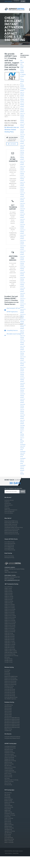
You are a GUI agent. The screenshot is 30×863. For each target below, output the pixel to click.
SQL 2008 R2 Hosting (9, 705)
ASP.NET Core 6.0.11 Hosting (22, 298)
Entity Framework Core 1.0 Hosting (11, 655)
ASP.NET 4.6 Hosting (8, 599)
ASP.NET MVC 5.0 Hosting (9, 639)
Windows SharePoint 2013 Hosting (11, 532)
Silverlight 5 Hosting (8, 660)
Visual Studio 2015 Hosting (10, 690)
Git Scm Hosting (8, 834)
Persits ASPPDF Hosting (9, 548)
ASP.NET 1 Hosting (8, 588)
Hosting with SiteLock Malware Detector (12, 738)
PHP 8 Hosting (7, 795)
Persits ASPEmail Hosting (9, 541)
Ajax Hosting (7, 778)
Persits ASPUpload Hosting (10, 549)
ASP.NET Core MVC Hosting (22, 425)
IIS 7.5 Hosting (7, 670)
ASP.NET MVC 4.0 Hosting (9, 638)
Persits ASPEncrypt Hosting (10, 543)
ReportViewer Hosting (9, 749)
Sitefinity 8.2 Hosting (8, 768)
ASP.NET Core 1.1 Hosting (22, 97)
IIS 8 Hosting (7, 671)
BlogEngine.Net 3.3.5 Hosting (10, 760)
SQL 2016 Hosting (8, 709)
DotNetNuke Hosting (9, 751)
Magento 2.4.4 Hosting (9, 824)
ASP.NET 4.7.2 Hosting (22, 83)
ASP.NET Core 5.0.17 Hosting (22, 250)
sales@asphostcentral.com (13, 580)
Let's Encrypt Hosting (9, 837)
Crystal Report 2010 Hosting (10, 746)
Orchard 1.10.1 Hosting (22, 472)
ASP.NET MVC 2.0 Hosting (9, 634)
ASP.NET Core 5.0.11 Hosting (22, 229)
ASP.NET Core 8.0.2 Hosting (22, 383)
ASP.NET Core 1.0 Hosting (22, 92)
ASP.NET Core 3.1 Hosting (22, 155)
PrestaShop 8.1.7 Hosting (9, 813)
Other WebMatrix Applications (10, 698)
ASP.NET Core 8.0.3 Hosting (22, 388)
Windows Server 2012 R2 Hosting (11, 679)
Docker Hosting (8, 835)
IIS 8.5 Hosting (7, 673)
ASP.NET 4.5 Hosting (8, 594)
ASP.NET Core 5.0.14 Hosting (22, 240)
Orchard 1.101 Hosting (9, 781)
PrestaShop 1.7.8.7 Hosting (10, 815)
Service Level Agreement (9, 511)
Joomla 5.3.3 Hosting (8, 799)
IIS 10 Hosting (7, 674)
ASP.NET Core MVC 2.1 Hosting (10, 650)
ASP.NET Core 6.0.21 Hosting (22, 319)
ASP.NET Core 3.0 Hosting (22, 150)
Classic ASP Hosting (8, 586)
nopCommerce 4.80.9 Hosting (10, 755)
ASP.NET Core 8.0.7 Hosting (22, 399)
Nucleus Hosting (8, 821)
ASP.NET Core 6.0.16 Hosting (22, 314)
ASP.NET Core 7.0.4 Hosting (22, 346)
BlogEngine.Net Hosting (9, 759)
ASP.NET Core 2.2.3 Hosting (22, 134)
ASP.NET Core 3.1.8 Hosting (22, 192)
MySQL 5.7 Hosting (8, 729)
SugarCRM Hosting (8, 829)
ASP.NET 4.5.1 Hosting (9, 596)
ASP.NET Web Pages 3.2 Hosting (11, 652)
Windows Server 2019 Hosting (10, 682)
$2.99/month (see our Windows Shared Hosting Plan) (12, 130)
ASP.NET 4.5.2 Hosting (9, 598)
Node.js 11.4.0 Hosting (9, 842)
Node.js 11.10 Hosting (9, 840)
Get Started (13, 143)
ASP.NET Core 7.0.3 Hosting (22, 340)
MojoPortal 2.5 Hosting (9, 763)
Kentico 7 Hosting (8, 773)
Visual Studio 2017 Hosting (10, 692)
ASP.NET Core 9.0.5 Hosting (22, 414)
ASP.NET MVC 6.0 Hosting (9, 647)
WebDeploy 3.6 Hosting (9, 686)
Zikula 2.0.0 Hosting (8, 805)
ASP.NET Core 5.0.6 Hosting (22, 213)
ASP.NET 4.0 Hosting (8, 593)
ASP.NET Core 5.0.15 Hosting (22, 245)
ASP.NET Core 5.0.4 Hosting (22, 208)
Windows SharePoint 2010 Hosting (11, 530)
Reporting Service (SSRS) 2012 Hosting (12, 719)
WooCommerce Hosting (9, 839)
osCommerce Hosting (9, 807)
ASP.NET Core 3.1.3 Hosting (22, 166)
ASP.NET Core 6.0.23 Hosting (22, 325)
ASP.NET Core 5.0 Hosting (9, 612)
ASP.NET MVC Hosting (9, 633)
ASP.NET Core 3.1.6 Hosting (22, 182)
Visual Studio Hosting (9, 687)
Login (23, 1)
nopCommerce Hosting (9, 754)
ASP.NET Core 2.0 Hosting (22, 102)
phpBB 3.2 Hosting (8, 811)
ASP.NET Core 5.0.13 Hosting (22, 235)
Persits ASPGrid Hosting (9, 545)
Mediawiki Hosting (8, 826)
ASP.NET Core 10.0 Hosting (22, 420)
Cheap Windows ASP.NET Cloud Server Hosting (14, 527)
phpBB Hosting (7, 810)
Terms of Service (8, 853)
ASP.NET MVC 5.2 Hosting (9, 646)
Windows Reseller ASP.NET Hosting (11, 522)
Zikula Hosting (7, 803)
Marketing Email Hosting (9, 557)
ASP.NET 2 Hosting (8, 590)
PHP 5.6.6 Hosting (8, 792)
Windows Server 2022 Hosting (10, 684)
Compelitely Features (11, 331)
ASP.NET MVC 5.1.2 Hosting (10, 644)
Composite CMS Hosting (9, 770)
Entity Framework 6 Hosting (10, 654)
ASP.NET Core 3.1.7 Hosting (22, 187)
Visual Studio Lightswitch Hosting (11, 697)
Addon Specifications (9, 505)
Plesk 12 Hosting (8, 783)
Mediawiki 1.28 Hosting (9, 827)
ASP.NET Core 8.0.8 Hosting (22, 404)
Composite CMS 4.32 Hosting (10, 771)
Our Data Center (8, 503)
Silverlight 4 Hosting (8, 658)
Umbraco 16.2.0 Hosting (9, 757)
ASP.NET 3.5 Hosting (8, 591)
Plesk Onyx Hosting (8, 784)
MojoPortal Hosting (8, 762)
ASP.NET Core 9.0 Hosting (22, 409)
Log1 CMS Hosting (8, 832)
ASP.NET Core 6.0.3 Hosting (22, 266)
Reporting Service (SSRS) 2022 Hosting (12, 727)
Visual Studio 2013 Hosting (10, 689)
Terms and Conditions (9, 513)
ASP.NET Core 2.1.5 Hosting (22, 113)
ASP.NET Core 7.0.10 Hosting (22, 356)
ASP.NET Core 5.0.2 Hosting (22, 198)
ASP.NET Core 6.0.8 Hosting (22, 288)
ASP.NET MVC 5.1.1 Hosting (10, 642)
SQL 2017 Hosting (8, 711)
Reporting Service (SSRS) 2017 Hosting (12, 724)
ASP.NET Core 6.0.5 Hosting (22, 272)
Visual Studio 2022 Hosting (10, 695)
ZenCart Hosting (8, 808)
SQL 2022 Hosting (8, 716)
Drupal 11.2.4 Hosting (9, 818)
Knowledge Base (16, 0)
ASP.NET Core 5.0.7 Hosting (22, 219)
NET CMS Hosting (8, 765)
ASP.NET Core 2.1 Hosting (22, 108)
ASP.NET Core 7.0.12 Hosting (22, 362)
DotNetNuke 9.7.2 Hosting (10, 752)
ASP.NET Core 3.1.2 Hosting (22, 161)
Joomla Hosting (7, 797)
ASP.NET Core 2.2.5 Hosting (22, 145)
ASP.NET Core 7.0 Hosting (9, 618)
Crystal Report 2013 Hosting (10, 747)
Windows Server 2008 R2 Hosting (11, 676)
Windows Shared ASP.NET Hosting (11, 521)
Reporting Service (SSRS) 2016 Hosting (12, 722)
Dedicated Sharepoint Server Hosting (12, 533)
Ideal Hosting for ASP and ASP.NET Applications (12, 309)
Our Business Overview (9, 500)
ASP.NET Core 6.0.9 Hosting (22, 293)
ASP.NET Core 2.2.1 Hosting (22, 124)
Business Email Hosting (9, 556)
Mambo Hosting (8, 819)
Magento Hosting (8, 823)
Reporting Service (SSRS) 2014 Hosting (12, 721)
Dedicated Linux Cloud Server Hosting (12, 529)
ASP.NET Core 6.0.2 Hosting (22, 261)
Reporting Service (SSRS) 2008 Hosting (12, 717)
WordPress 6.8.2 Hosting (9, 802)
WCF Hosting (7, 657)
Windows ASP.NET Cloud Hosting (11, 524)
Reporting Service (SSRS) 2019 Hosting (12, 725)
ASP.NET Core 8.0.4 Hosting (22, 393)
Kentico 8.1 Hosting (8, 775)
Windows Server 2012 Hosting (10, 678)
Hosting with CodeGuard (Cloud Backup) (12, 736)
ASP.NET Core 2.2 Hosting (22, 118)
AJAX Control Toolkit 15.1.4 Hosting (22, 67)
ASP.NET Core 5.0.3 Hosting (22, 203)
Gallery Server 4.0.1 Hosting (10, 767)
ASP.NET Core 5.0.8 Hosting (22, 224)
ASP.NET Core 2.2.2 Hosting (22, 129)
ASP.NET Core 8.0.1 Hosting (22, 377)
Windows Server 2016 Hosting (10, 681)
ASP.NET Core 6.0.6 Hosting (22, 277)
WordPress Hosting (8, 800)
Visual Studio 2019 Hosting (10, 694)
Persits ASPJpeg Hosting (9, 546)
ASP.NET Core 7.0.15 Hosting (22, 367)
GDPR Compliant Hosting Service (11, 509)
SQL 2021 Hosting (8, 714)
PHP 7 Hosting (7, 794)
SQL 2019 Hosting (8, 713)
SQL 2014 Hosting (8, 708)
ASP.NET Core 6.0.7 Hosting (22, 282)
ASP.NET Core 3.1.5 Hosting (22, 176)
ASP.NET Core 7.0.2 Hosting (10, 620)
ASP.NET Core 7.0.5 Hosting (22, 351)
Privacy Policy (7, 508)
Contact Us (7, 506)
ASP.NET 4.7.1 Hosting (22, 78)
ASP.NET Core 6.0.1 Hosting (22, 256)
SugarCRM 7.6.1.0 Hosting (10, 831)
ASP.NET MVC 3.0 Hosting (9, 636)
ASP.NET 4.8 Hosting (8, 602)
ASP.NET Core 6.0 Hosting (9, 614)
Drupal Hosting (7, 816)
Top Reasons (7, 501)
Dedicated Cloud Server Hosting (11, 525)
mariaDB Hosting (8, 730)
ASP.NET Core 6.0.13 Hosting (22, 303)
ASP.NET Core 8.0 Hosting (22, 372)
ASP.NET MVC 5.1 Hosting (9, 641)
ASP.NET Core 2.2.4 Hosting (22, 139)
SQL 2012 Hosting (8, 706)
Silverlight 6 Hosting (8, 662)
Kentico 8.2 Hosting (8, 776)
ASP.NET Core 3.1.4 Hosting (22, 171)
